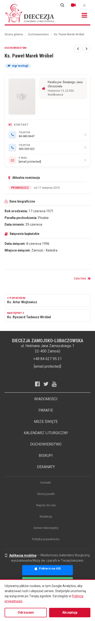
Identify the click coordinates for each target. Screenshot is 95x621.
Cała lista (80, 278)
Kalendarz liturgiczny (46, 433)
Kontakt (46, 482)
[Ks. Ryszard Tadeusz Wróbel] (86, 49)
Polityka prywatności (45, 539)
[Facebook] (39, 384)
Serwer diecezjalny (45, 528)
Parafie (46, 410)
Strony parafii (46, 494)
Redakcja (46, 516)
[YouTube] (56, 384)
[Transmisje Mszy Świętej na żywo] (73, 5)
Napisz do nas (46, 505)
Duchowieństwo (38, 34)
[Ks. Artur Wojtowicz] (78, 49)
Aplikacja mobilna (22, 555)
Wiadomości (45, 399)
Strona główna (14, 34)
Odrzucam (26, 612)
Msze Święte (46, 421)
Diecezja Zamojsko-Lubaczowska (30, 13)
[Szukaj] (62, 5)
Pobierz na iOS (49, 568)
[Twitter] (47, 384)
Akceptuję (69, 612)
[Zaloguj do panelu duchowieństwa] (84, 5)
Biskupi (46, 455)
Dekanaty (46, 467)
